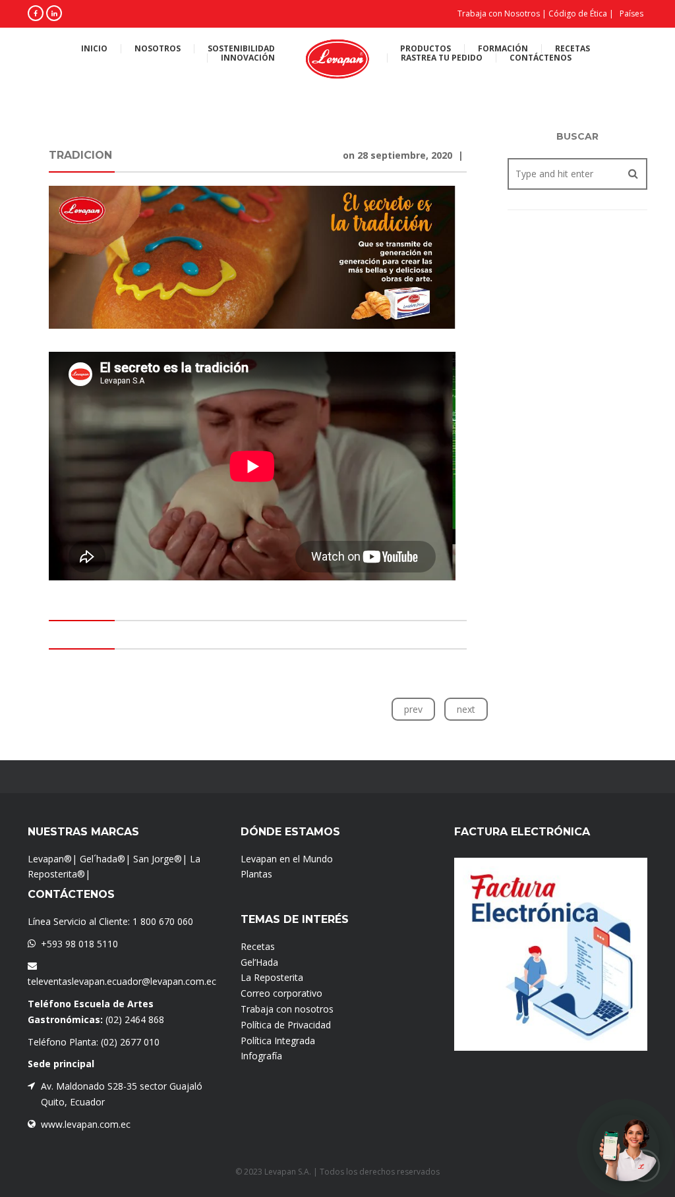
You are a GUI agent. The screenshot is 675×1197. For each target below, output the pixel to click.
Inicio (94, 48)
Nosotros (157, 48)
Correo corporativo (281, 993)
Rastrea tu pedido (442, 58)
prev (413, 709)
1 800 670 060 (162, 921)
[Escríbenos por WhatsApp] (626, 1148)
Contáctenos (541, 58)
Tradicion (80, 155)
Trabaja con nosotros (287, 1009)
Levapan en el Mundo (287, 858)
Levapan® (50, 858)
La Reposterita (272, 977)
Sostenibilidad (241, 48)
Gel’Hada (259, 962)
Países (631, 13)
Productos (425, 48)
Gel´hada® (102, 858)
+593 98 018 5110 (79, 943)
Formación (503, 48)
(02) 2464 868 (134, 1019)
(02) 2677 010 (130, 1042)
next (466, 709)
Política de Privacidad (286, 1024)
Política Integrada (278, 1040)
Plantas (256, 874)
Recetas (572, 48)
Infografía (261, 1055)
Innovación (248, 58)
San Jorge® (157, 858)
